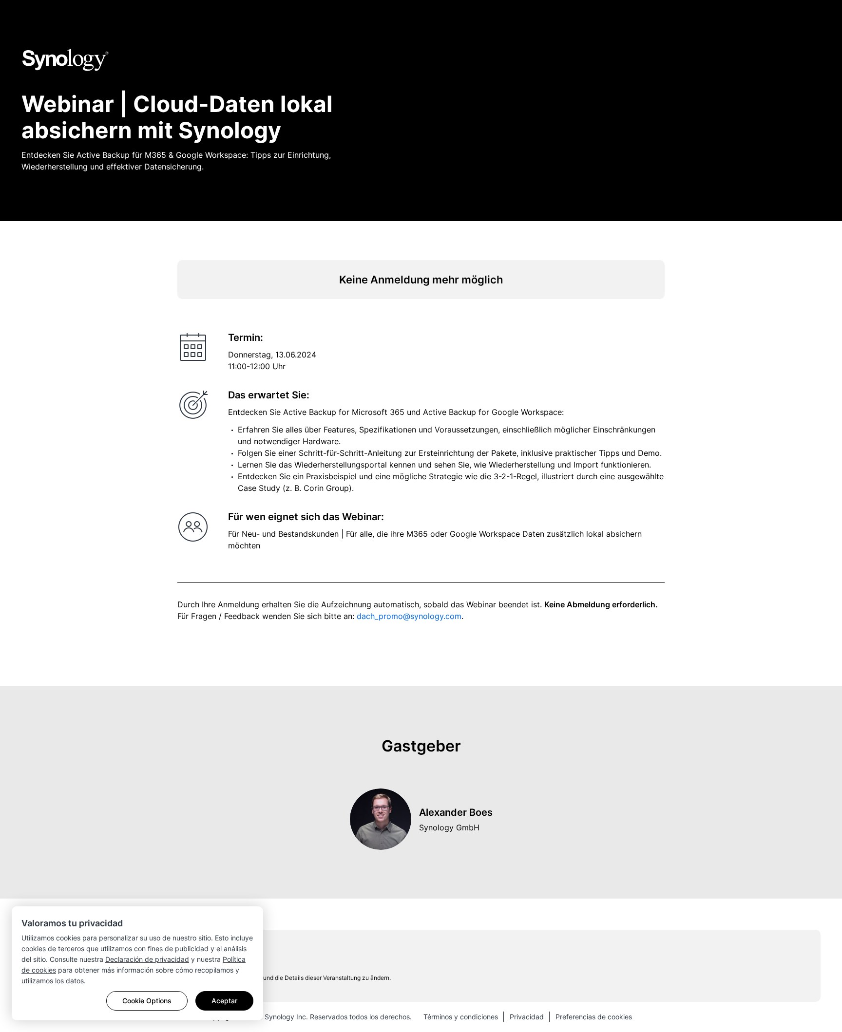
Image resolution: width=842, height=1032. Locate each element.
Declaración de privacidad (147, 959)
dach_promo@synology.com (409, 616)
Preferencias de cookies (593, 1017)
